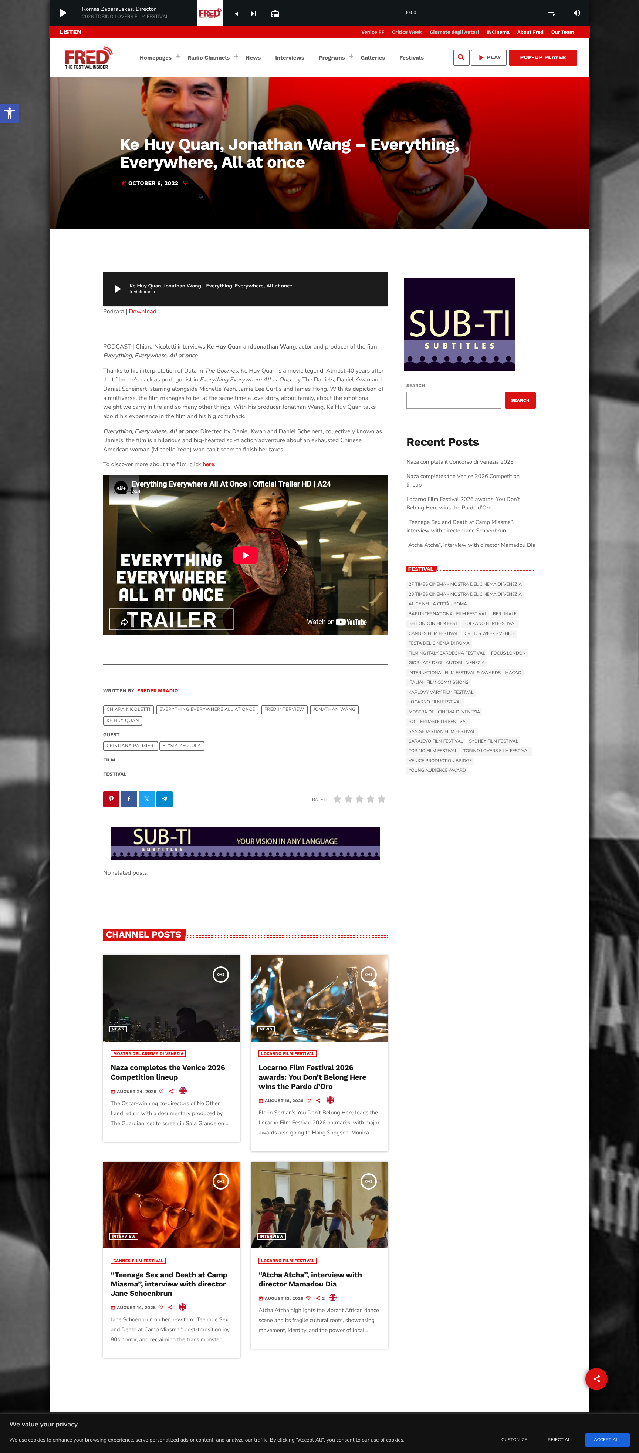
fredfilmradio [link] (157, 691)
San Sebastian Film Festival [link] (442, 732)
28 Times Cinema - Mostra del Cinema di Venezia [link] (465, 595)
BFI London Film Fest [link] (433, 624)
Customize (514, 1440)
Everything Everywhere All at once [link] (207, 710)
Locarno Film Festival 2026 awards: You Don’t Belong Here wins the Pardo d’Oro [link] (312, 1076)
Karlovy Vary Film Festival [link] (441, 693)
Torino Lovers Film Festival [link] (496, 751)
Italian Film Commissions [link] (439, 683)
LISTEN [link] (70, 32)
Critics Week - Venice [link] (489, 634)
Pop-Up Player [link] (543, 57)
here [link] (208, 464)
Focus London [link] (508, 653)
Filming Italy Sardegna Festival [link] (447, 653)
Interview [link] (124, 1236)
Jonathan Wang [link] (335, 710)
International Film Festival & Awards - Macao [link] (465, 673)
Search (415, 385)
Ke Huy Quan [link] (122, 721)
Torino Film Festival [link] (433, 751)
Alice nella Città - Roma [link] (438, 604)
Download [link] (143, 311)
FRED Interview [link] (284, 710)
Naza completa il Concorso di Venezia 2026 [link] (460, 462)
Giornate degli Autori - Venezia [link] (447, 663)
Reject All (560, 1440)
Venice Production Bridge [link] (440, 761)
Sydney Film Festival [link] (493, 741)
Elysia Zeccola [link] (182, 746)
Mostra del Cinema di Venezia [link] (148, 1053)
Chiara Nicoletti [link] (128, 710)
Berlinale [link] (505, 614)
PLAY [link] (488, 57)
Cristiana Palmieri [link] (130, 746)
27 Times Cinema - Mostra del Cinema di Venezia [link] (465, 585)
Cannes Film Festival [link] (138, 1260)
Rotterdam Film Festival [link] (438, 722)
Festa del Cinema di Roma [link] (439, 643)
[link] (9, 113)
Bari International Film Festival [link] (448, 614)
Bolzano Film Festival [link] (490, 624)
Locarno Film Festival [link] (287, 1053)
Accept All (607, 1440)
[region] (319, 1433)
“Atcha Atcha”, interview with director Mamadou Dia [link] (310, 1279)
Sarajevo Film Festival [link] (436, 741)
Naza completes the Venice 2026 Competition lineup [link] (168, 1072)
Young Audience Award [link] (437, 771)
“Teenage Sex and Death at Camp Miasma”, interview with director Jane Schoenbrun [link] (169, 1284)
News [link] (118, 1029)
